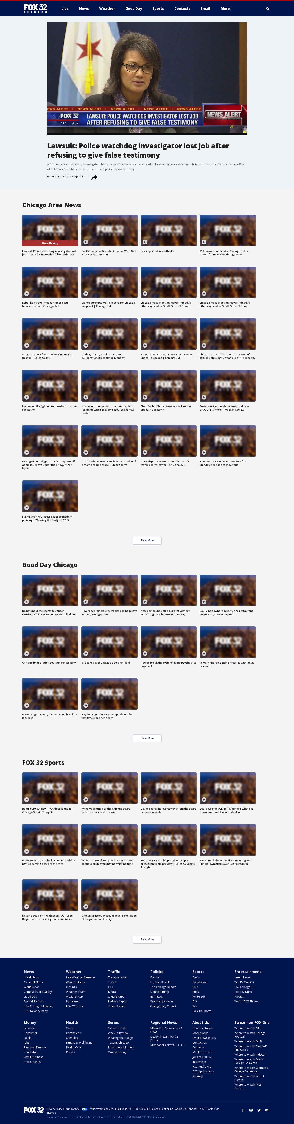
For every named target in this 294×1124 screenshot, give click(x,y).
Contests (198, 1047)
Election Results (160, 982)
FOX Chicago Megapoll (38, 1006)
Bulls (195, 987)
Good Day (30, 996)
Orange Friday (117, 1052)
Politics (156, 971)
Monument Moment (121, 1047)
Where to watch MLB (248, 1041)
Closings (71, 987)
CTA (110, 987)
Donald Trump (159, 992)
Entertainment (247, 971)
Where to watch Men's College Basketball (249, 1061)
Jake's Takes (242, 977)
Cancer (70, 1028)
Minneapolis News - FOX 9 (167, 1045)
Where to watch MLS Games (248, 1086)
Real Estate (31, 1052)
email (267, 1110)
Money (30, 1022)
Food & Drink (243, 992)
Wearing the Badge (120, 1038)
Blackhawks (200, 982)
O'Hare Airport (117, 996)
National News (33, 982)
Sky (194, 1006)
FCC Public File (201, 1066)
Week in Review (118, 1033)
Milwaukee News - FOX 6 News (166, 1030)
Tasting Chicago (118, 1042)
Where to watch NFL (247, 1028)
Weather (74, 971)
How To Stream (202, 1028)
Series (113, 1022)
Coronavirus (74, 1033)
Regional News (163, 1022)
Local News (31, 977)
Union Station (117, 1006)
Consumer (30, 1033)
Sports (198, 971)
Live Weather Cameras (80, 977)
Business (29, 1028)
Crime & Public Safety (38, 992)
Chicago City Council (163, 1006)
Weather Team (75, 992)
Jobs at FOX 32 (202, 1057)
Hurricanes (73, 1001)
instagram (251, 1110)
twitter (259, 1110)
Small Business (33, 1057)
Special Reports (34, 1001)
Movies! (239, 996)
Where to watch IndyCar (250, 1054)
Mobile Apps (200, 1033)
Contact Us (199, 1042)
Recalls (70, 1052)
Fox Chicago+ (243, 987)
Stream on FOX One (252, 1022)
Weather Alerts (75, 982)
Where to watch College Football (249, 1034)
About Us (200, 1022)
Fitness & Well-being (79, 1042)
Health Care (73, 1047)
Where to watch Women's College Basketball (251, 1069)
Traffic (114, 971)
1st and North (117, 1028)
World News (32, 987)
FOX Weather (74, 1006)
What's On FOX (244, 982)
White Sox (198, 996)
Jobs (26, 1042)
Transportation (117, 977)
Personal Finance (35, 1047)
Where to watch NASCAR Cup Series (250, 1048)
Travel (112, 982)
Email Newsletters (204, 1038)
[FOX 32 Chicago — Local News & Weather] (37, 8)
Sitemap (197, 1076)
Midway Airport (118, 1001)
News (29, 971)
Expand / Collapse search (267, 9)
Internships (199, 1062)
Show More (147, 540)
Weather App (74, 996)
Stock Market (32, 1062)
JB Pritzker (157, 996)
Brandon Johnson (161, 1001)
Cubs (195, 992)
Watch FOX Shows (246, 1001)
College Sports (201, 1011)
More (225, 8)
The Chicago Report (163, 987)
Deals (27, 1038)
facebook (243, 1110)
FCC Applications (203, 1071)
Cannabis (72, 1038)
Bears (196, 977)
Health (72, 1022)
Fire (194, 1001)
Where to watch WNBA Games (249, 1078)
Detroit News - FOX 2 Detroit (164, 1038)
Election (155, 977)
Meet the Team (202, 1052)
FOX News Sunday (36, 1011)
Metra (112, 992)
